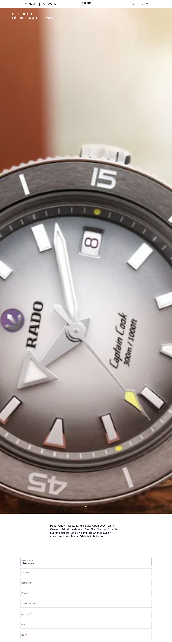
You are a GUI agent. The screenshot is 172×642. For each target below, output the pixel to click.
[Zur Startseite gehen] (86, 3)
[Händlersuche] (133, 4)
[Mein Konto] (137, 4)
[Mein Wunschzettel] (142, 4)
